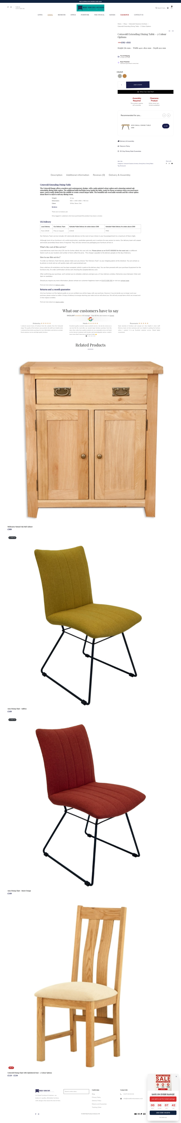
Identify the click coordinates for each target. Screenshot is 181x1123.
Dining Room (142, 163)
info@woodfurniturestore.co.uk (133, 1098)
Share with (168, 161)
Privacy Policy (96, 1097)
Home (119, 24)
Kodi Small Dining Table (141, 125)
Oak (125, 76)
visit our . (122, 281)
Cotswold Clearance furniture (138, 24)
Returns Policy (125, 146)
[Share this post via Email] (172, 163)
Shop (125, 24)
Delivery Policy (96, 1101)
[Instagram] (11, 7)
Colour (120, 72)
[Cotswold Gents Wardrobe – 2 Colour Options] (172, 31)
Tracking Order (96, 1107)
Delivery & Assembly (127, 141)
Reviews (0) (99, 174)
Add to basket (138, 85)
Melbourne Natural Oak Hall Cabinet (20, 527)
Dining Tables (149, 163)
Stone (120, 76)
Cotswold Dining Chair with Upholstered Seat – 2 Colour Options (30, 1073)
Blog (93, 1094)
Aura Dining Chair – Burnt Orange (19, 891)
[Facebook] (8, 7)
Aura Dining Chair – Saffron (17, 709)
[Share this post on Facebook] (166, 163)
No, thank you (163, 1117)
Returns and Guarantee (99, 1104)
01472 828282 (111, 251)
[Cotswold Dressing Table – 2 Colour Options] (170, 31)
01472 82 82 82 (128, 1094)
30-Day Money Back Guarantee (130, 151)
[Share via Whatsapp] (169, 163)
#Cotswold (123, 166)
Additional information (77, 174)
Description (56, 174)
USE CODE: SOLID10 (163, 1113)
